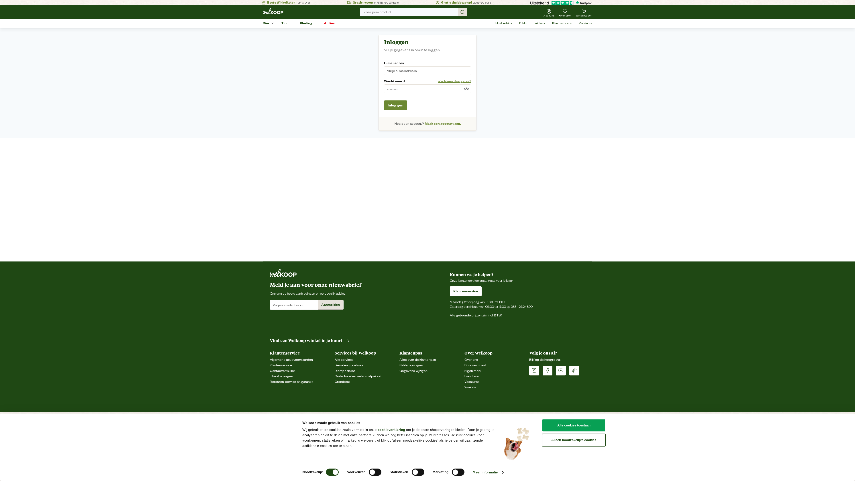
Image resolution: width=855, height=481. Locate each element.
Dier (266, 23)
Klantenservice (562, 23)
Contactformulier (282, 371)
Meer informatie (485, 472)
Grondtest (342, 381)
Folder (523, 23)
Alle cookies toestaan (573, 425)
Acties (329, 23)
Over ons (471, 359)
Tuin (284, 23)
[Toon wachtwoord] (466, 89)
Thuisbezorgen (281, 376)
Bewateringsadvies (349, 365)
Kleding (306, 23)
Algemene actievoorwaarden (291, 359)
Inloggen (395, 105)
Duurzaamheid (475, 365)
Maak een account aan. (443, 123)
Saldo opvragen (411, 365)
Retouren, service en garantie (292, 381)
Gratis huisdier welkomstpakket (358, 376)
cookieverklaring (391, 430)
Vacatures (585, 23)
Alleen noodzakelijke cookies (573, 440)
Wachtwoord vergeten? (454, 81)
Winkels (540, 23)
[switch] (375, 472)
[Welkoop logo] (273, 11)
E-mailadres (394, 63)
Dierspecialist (345, 371)
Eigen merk (472, 371)
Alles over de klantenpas (417, 359)
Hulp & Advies (503, 23)
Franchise (471, 376)
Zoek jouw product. (378, 12)
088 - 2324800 (522, 306)
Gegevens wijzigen (413, 371)
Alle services (344, 359)
